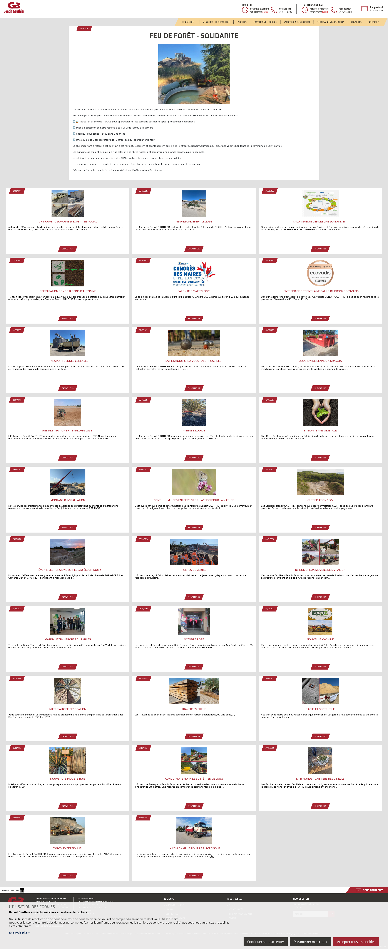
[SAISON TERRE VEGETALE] (320, 425)
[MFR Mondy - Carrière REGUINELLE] (320, 773)
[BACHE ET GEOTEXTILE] (320, 703)
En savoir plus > (19, 932)
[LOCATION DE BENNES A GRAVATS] (320, 355)
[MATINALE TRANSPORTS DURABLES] (67, 634)
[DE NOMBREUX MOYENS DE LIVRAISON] (320, 564)
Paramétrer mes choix (310, 941)
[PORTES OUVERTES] (194, 564)
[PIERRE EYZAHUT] (194, 425)
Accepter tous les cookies (356, 941)
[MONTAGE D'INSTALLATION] (67, 494)
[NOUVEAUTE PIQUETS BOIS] (67, 773)
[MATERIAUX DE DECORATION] (67, 703)
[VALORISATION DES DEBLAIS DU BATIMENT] (320, 216)
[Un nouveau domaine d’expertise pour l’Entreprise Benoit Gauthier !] (68, 216)
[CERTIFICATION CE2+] (320, 494)
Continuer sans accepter (265, 941)
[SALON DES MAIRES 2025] (194, 285)
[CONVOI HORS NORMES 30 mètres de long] (194, 773)
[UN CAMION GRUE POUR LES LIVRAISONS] (194, 843)
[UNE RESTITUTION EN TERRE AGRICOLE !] (67, 425)
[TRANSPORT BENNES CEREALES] (67, 355)
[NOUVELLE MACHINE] (320, 634)
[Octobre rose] (194, 634)
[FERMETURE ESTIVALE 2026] (194, 216)
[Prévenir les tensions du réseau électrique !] (67, 564)
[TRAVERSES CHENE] (194, 703)
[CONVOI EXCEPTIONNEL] (67, 843)
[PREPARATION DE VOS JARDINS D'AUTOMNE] (67, 285)
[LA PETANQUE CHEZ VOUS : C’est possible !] (194, 355)
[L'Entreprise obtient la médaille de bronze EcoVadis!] (320, 285)
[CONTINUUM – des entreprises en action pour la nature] (194, 494)
